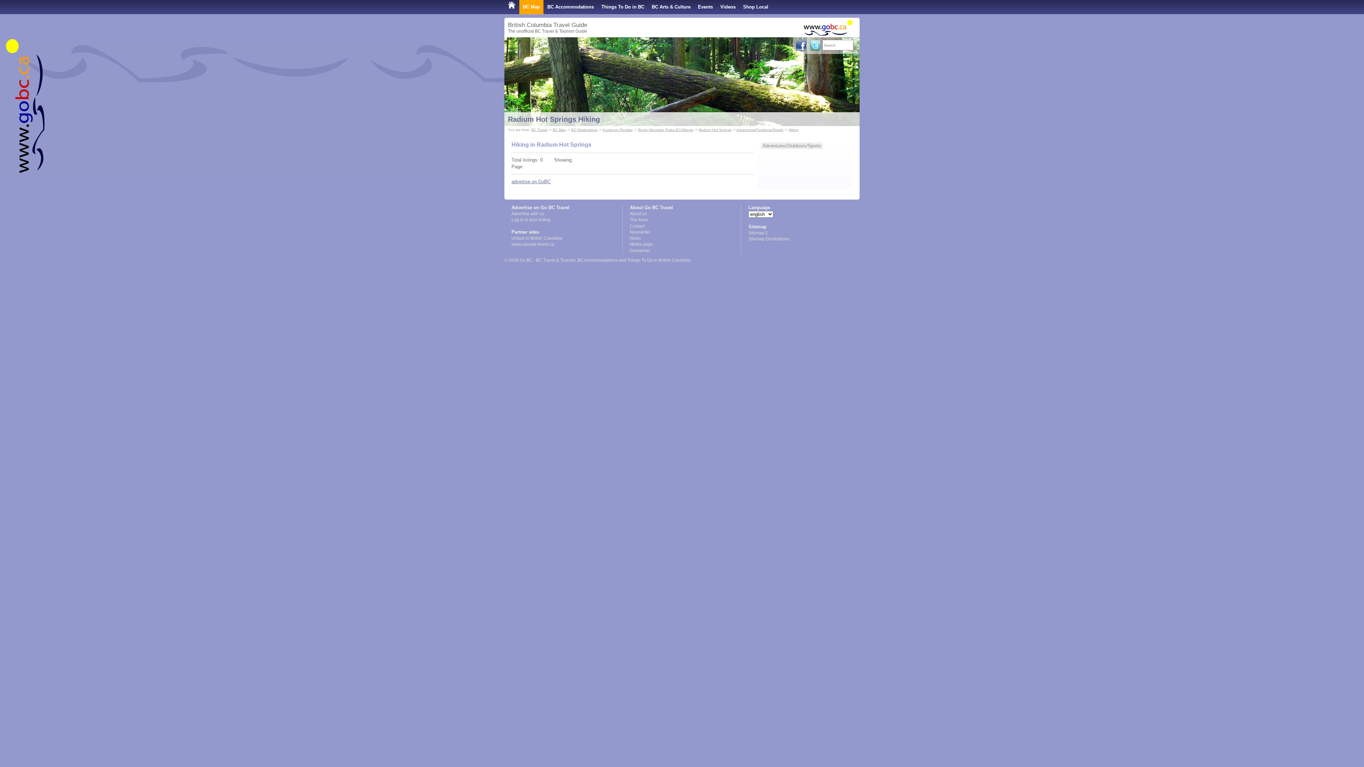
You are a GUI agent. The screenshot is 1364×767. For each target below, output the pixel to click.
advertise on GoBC (531, 181)
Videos (728, 7)
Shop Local (755, 7)
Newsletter (640, 232)
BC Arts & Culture (671, 7)
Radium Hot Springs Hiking (554, 119)
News (635, 238)
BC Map (531, 7)
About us (638, 214)
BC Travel (539, 130)
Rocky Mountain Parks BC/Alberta (665, 130)
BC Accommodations (570, 7)
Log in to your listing (531, 220)
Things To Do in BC (622, 7)
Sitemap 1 (758, 233)
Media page (641, 244)
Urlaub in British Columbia (537, 238)
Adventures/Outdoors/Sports (759, 130)
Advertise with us (528, 214)
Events (705, 7)
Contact (637, 226)
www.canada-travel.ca (533, 244)
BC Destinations (584, 130)
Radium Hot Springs (715, 130)
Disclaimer (640, 251)
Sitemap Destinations (769, 239)
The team (639, 220)
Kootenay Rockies (618, 130)
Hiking (794, 130)
